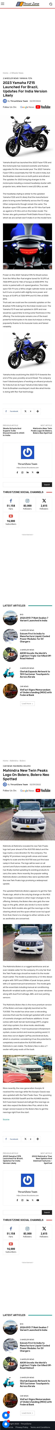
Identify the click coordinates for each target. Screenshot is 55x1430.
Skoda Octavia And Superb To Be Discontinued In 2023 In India (13, 431)
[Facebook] (17, 472)
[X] (33, 472)
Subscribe (11, 514)
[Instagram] (22, 472)
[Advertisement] (27, 39)
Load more (26, 703)
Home (5, 73)
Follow (27, 499)
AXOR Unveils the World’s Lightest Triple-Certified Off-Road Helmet (36, 656)
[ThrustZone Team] (5, 101)
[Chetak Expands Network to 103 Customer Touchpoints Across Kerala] (10, 672)
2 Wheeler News (16, 73)
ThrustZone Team (19, 101)
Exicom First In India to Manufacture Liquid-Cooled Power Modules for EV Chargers (35, 637)
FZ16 (30, 78)
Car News (24, 686)
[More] (38, 411)
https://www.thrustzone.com (27, 467)
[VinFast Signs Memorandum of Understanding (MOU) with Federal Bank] (10, 691)
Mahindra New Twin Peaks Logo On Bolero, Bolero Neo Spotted (41, 430)
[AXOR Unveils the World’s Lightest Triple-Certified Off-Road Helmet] (10, 654)
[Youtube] (38, 472)
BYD (21, 614)
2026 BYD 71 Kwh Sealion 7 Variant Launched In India (34, 619)
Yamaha (23, 78)
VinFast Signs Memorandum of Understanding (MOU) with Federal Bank (36, 692)
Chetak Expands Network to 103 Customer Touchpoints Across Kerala (35, 674)
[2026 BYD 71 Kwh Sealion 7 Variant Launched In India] (10, 617)
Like (11, 499)
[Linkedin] (27, 472)
